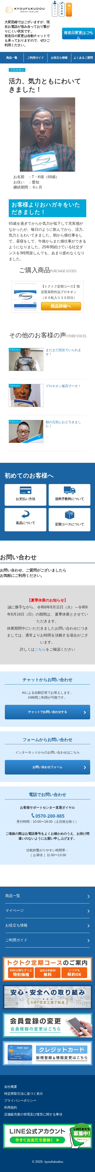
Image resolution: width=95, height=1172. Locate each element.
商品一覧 (11, 57)
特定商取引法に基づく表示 (23, 1093)
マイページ (14, 910)
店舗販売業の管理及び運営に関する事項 (33, 1114)
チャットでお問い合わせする (47, 712)
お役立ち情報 (59, 57)
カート (69, 11)
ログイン (55, 10)
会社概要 (10, 1086)
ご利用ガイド (35, 57)
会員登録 (62, 10)
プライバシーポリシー (20, 1100)
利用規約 (10, 1107)
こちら (40, 649)
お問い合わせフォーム (47, 767)
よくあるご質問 (83, 57)
